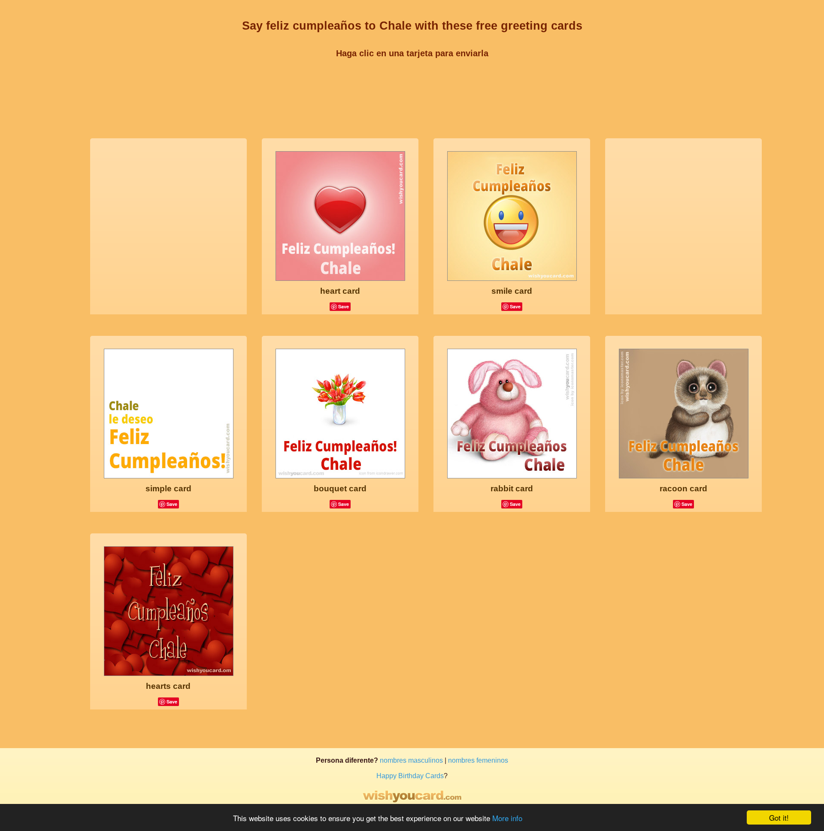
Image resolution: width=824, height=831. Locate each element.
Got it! (779, 817)
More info (507, 818)
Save (343, 306)
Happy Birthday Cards (410, 775)
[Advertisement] (412, 84)
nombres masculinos (411, 760)
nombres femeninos (478, 760)
